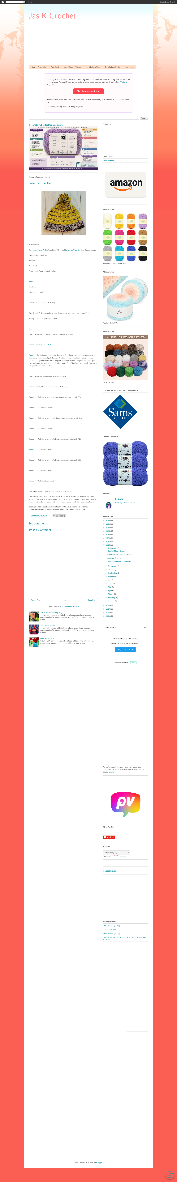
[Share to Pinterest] (64, 515)
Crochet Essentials (39, 67)
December (112, 548)
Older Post (92, 600)
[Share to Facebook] (61, 515)
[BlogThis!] (56, 515)
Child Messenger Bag (111, 926)
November (112, 566)
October (111, 570)
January (111, 601)
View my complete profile (125, 503)
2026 (108, 520)
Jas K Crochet (52, 15)
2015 (108, 616)
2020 (108, 541)
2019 (108, 545)
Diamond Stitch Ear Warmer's (119, 562)
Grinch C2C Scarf (47, 638)
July (110, 580)
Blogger (99, 1163)
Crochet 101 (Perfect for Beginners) (46, 125)
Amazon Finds (109, 160)
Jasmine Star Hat (114, 558)
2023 (108, 531)
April (110, 591)
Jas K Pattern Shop (93, 67)
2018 (108, 605)
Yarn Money (129, 67)
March (111, 594)
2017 (108, 609)
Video (31, 281)
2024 (108, 528)
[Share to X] (59, 515)
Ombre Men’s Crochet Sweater (119, 555)
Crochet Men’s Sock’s (116, 551)
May (110, 587)
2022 (108, 534)
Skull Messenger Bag (111, 933)
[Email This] (54, 515)
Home (64, 600)
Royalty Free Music (112, 67)
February (112, 597)
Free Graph (55, 67)
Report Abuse (109, 871)
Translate (122, 856)
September (112, 573)
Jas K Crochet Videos (72, 67)
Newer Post (35, 600)
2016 (108, 612)
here (91, 502)
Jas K (120, 499)
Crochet (112, 772)
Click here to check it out (89, 91)
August (111, 576)
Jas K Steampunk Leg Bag (51, 613)
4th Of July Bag (109, 929)
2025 (108, 524)
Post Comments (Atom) (69, 606)
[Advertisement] (88, 41)
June (110, 584)
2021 (108, 538)
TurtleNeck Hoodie (47, 626)
